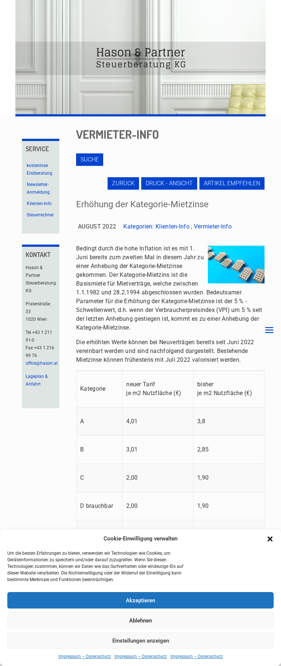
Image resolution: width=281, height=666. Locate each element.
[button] (270, 539)
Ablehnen (140, 620)
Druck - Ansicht (169, 183)
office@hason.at (42, 363)
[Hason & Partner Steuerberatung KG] (140, 58)
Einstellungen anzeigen (140, 640)
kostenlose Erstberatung (39, 169)
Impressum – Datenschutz (85, 656)
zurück (123, 183)
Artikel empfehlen (232, 183)
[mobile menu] (269, 330)
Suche (89, 159)
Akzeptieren (140, 600)
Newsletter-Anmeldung (38, 188)
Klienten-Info (173, 226)
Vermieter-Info (213, 226)
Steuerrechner (40, 214)
